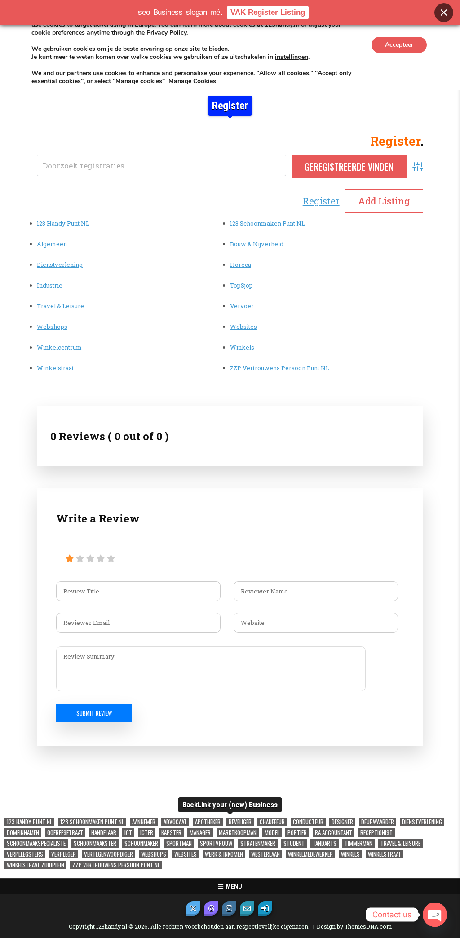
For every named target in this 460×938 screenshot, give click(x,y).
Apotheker (208, 822)
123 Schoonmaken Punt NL (267, 223)
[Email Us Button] (247, 908)
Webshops (52, 327)
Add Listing (384, 201)
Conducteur (308, 822)
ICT (128, 832)
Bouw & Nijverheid (256, 244)
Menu (232, 886)
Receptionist (376, 832)
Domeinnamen (23, 832)
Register (321, 201)
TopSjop (241, 285)
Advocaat (175, 822)
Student (294, 843)
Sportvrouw (216, 843)
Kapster (171, 832)
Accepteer (399, 44)
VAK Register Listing (267, 12)
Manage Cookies (192, 81)
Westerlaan (265, 854)
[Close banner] (443, 12)
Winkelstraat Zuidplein (35, 865)
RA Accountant (333, 832)
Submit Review (94, 712)
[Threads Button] (211, 908)
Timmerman (358, 843)
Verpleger (63, 854)
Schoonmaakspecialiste (36, 843)
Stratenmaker (257, 843)
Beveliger (240, 822)
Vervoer (242, 306)
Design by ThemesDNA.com (354, 926)
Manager (200, 832)
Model (272, 832)
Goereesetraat (65, 832)
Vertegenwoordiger (108, 854)
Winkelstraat (55, 368)
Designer (342, 822)
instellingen (291, 57)
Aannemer (143, 822)
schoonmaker (141, 843)
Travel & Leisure (60, 306)
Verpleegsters (25, 854)
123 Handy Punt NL (63, 223)
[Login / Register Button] (265, 908)
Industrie (49, 285)
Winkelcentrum (59, 347)
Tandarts (324, 843)
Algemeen (52, 244)
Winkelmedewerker (310, 854)
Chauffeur (272, 822)
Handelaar (103, 832)
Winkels (242, 347)
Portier (297, 832)
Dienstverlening (60, 265)
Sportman (179, 843)
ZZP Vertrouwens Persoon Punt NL (279, 368)
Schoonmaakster (95, 843)
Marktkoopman (238, 832)
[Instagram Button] (229, 908)
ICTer (146, 832)
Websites (243, 327)
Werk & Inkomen (224, 854)
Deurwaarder (377, 822)
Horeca (240, 265)
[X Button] (193, 908)
